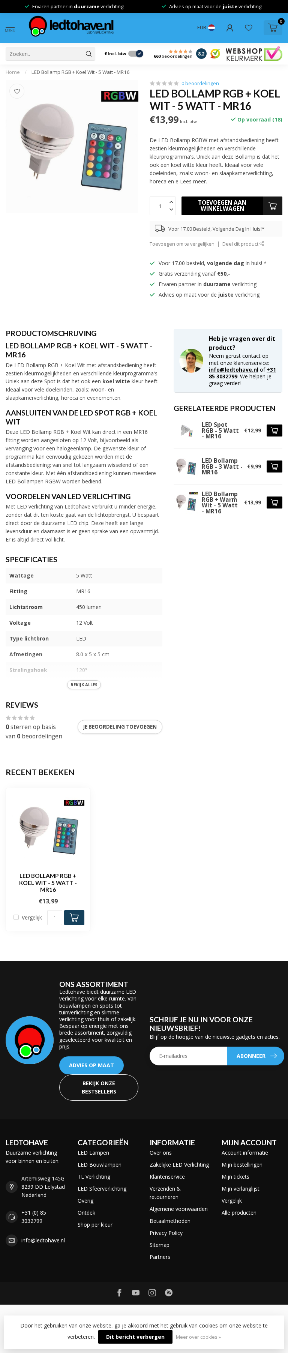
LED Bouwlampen (100, 1164)
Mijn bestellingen (242, 1164)
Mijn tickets (235, 1176)
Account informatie (245, 1152)
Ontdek (86, 1212)
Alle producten (239, 1212)
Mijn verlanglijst (241, 1188)
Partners (160, 1256)
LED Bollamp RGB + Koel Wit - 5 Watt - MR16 (81, 72)
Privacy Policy (166, 1232)
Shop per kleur (95, 1224)
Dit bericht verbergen (135, 1336)
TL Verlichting (94, 1176)
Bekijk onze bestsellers (99, 1087)
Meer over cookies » (198, 1337)
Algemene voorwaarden (179, 1208)
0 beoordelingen (200, 83)
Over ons (161, 1152)
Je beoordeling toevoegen (120, 726)
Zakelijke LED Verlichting (179, 1164)
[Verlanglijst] (248, 27)
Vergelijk (32, 917)
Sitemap (160, 1244)
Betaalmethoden (170, 1220)
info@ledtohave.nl (233, 369)
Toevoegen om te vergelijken (182, 244)
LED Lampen (93, 1152)
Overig (85, 1200)
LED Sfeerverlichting (102, 1188)
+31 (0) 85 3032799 (33, 1216)
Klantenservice (167, 1176)
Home (13, 72)
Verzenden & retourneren (165, 1192)
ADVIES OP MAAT (91, 1065)
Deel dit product (241, 244)
